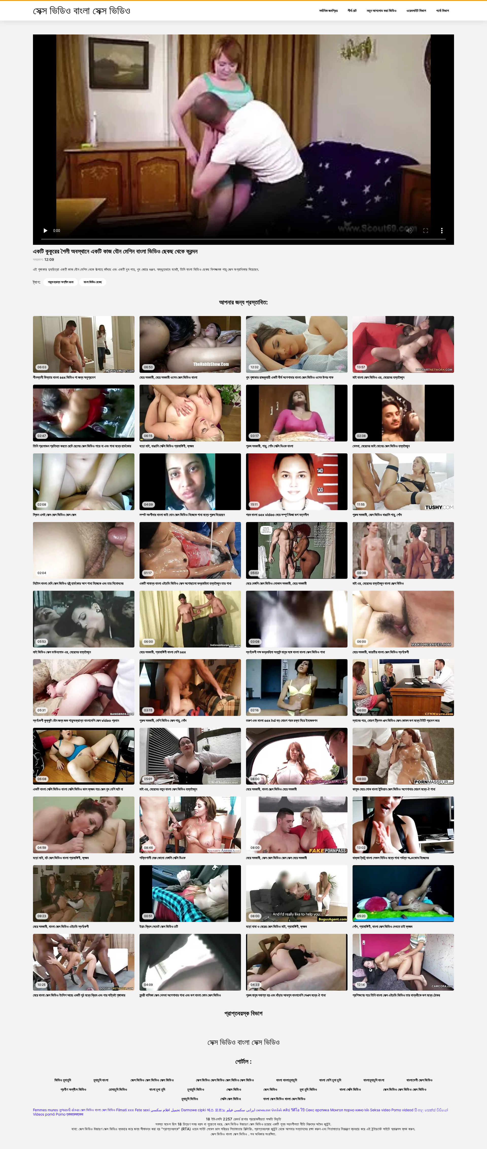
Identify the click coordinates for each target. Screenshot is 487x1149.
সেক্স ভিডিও (270, 1089)
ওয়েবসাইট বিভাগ (416, 10)
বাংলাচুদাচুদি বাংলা (373, 1080)
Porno (60, 1114)
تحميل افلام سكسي (165, 1110)
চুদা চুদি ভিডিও (308, 1089)
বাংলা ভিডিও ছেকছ (93, 282)
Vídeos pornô (44, 1114)
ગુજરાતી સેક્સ (69, 1110)
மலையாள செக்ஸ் (269, 1110)
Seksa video (380, 1110)
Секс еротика (317, 1110)
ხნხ (366, 1110)
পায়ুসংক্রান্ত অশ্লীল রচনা (60, 282)
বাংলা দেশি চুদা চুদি (330, 1080)
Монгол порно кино (346, 1110)
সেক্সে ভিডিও (234, 1089)
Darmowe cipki (193, 1110)
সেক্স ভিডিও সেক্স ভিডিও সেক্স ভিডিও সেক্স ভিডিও (225, 1080)
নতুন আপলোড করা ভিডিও (381, 10)
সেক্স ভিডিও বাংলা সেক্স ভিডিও (97, 1110)
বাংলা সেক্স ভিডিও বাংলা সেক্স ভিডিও (284, 1099)
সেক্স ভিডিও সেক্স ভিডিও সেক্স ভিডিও (152, 1080)
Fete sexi (142, 1110)
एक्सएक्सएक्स (74, 1114)
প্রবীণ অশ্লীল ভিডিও (73, 1089)
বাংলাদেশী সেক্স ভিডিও (419, 1080)
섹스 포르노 (216, 1110)
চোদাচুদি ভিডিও (118, 1089)
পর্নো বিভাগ (442, 10)
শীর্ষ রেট (352, 10)
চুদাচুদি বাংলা (101, 1080)
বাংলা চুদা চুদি (157, 1089)
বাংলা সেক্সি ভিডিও (350, 1089)
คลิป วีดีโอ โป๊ (294, 1110)
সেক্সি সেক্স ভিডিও (230, 1099)
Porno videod (402, 1110)
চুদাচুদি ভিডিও (195, 1089)
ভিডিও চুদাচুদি (63, 1080)
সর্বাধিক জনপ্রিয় (328, 10)
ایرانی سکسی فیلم (241, 1110)
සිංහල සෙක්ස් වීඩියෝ (431, 1110)
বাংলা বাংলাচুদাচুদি (286, 1080)
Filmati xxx (125, 1110)
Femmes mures (45, 1110)
